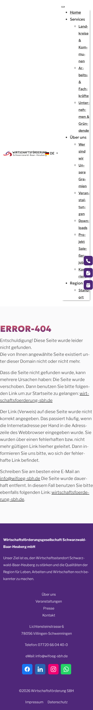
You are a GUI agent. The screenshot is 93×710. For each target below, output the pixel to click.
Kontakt (48, 615)
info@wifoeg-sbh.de (20, 478)
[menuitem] (75, 12)
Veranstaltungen (48, 601)
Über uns (49, 594)
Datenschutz (58, 702)
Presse (48, 608)
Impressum (34, 702)
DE (52, 153)
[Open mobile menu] (63, 6)
